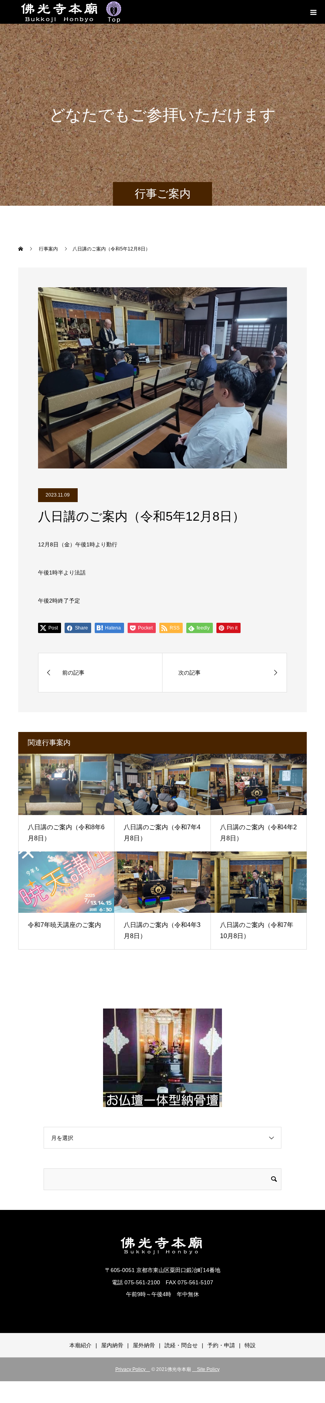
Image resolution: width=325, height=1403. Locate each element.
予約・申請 (221, 1345)
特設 (250, 1345)
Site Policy (206, 1369)
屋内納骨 (112, 1345)
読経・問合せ (181, 1345)
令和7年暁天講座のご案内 (64, 924)
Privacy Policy (132, 1369)
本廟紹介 (80, 1345)
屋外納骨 (144, 1345)
